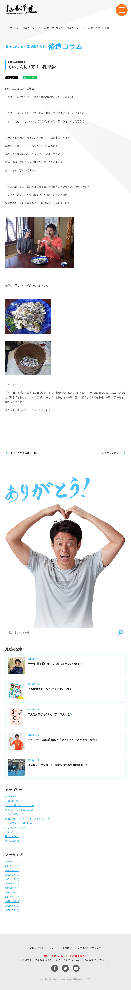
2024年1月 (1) (12, 879)
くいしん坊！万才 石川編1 (24, 453)
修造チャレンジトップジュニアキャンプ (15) (27, 818)
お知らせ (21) (12, 801)
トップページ (12, 28)
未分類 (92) (10, 796)
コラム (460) (11, 814)
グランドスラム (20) (15, 827)
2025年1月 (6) (12, 875)
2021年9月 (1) (12, 906)
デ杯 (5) (9, 832)
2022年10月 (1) (12, 892)
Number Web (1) (13, 836)
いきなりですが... (111, 453)
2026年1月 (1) (12, 861)
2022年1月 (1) (12, 897)
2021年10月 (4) (12, 901)
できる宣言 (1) (12, 841)
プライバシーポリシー (89, 947)
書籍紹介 (67, 947)
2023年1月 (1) (12, 883)
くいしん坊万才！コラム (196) (20, 805)
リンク (53, 947)
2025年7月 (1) (12, 866)
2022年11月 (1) (12, 888)
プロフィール (37, 947)
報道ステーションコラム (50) (19, 810)
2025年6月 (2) (12, 870)
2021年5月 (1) (12, 910)
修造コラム (28, 28)
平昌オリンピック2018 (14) (18, 823)
